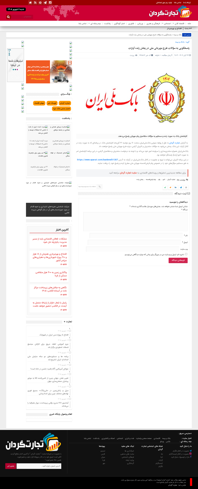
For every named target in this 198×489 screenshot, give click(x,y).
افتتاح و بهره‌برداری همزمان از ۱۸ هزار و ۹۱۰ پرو (161, 28)
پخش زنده (139, 179)
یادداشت (96, 438)
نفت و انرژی (129, 438)
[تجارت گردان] (31, 451)
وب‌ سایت (184, 249)
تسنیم (103, 450)
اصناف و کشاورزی (108, 438)
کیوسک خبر (52, 103)
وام (159, 179)
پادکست (107, 23)
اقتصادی (157, 438)
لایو (164, 179)
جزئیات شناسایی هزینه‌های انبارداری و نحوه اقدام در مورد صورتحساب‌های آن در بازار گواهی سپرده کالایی (49, 210)
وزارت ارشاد (130, 460)
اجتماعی (167, 23)
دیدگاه (184, 209)
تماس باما (177, 2)
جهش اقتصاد (39, 103)
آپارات (161, 460)
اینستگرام (159, 463)
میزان (103, 457)
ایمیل (185, 242)
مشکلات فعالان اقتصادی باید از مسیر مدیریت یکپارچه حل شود (50, 240)
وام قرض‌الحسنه (151, 179)
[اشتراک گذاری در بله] (165, 187)
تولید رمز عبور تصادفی (164, 2)
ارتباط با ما (187, 2)
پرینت (132, 55)
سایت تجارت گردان (128, 173)
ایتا (161, 457)
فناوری (131, 23)
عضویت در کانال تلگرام (181, 450)
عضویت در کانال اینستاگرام (179, 454)
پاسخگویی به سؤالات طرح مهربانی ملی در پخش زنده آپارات (158, 48)
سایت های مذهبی (127, 454)
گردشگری (130, 463)
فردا (103, 460)
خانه (189, 23)
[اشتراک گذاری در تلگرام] (181, 188)
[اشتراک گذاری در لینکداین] (175, 187)
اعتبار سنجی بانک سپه (61, 108)
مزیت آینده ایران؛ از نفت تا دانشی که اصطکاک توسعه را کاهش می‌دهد (38, 144)
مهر (104, 463)
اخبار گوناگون (119, 23)
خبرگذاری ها (129, 450)
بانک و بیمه (177, 34)
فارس (103, 454)
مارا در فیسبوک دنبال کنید (180, 457)
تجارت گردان (174, 143)
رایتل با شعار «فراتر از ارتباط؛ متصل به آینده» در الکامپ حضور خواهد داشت (50, 304)
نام (186, 235)
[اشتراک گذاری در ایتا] (170, 187)
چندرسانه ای (95, 23)
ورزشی (140, 23)
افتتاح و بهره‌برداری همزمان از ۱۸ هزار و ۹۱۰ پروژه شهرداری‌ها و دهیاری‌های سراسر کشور (50, 257)
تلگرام (161, 466)
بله (162, 454)
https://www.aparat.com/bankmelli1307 (97, 160)
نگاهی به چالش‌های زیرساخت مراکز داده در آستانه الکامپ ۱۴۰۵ (50, 289)
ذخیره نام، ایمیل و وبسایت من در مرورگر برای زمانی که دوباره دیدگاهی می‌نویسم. (154, 254)
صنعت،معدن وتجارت (144, 438)
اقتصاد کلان (179, 23)
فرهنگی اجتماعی (128, 457)
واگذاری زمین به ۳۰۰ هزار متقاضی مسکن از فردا (51, 274)
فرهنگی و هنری (153, 23)
